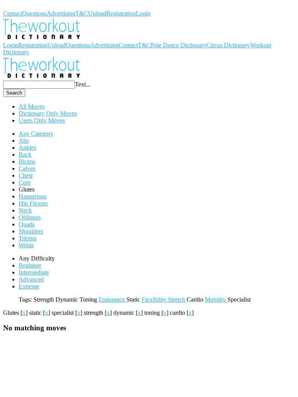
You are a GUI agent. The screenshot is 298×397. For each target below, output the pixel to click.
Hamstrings (33, 196)
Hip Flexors (33, 203)
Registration (121, 13)
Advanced (31, 279)
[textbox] (39, 85)
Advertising (61, 13)
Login (143, 13)
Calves (27, 168)
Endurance (112, 299)
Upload (97, 13)
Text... (82, 84)
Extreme (29, 286)
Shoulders (31, 231)
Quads (27, 224)
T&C (81, 13)
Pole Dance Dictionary (178, 45)
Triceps (27, 238)
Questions (34, 13)
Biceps (27, 161)
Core (25, 182)
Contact (12, 13)
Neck (25, 210)
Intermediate (34, 272)
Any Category (36, 133)
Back (25, 154)
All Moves (32, 106)
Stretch (177, 299)
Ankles (27, 147)
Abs (24, 140)
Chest (26, 175)
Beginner (30, 265)
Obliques (30, 217)
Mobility (216, 299)
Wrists (26, 245)
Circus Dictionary (228, 45)
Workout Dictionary (27, 6)
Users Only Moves (42, 120)
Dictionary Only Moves (48, 113)
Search (14, 93)
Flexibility (155, 299)
